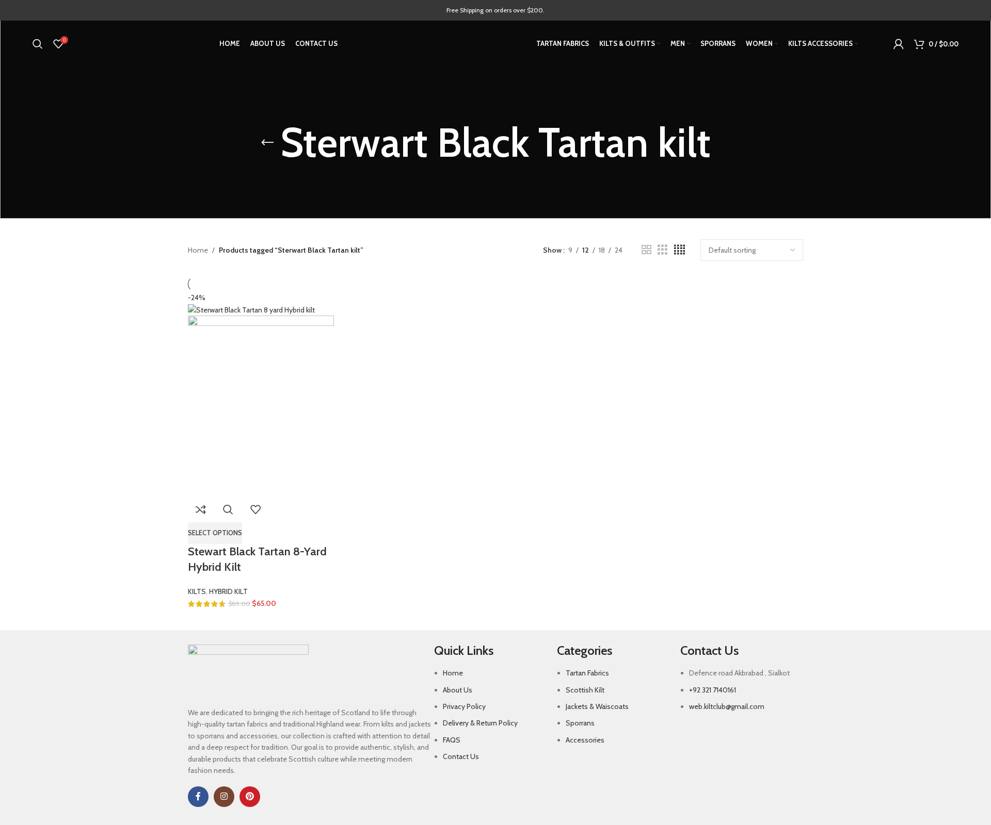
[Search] (37, 44)
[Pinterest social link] (249, 796)
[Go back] (267, 143)
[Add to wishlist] (255, 509)
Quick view (228, 509)
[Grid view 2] (646, 249)
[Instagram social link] (224, 796)
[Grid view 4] (679, 249)
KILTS (197, 591)
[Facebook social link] (198, 796)
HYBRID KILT (228, 591)
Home (198, 250)
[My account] (898, 44)
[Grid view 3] (662, 249)
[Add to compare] (201, 509)
